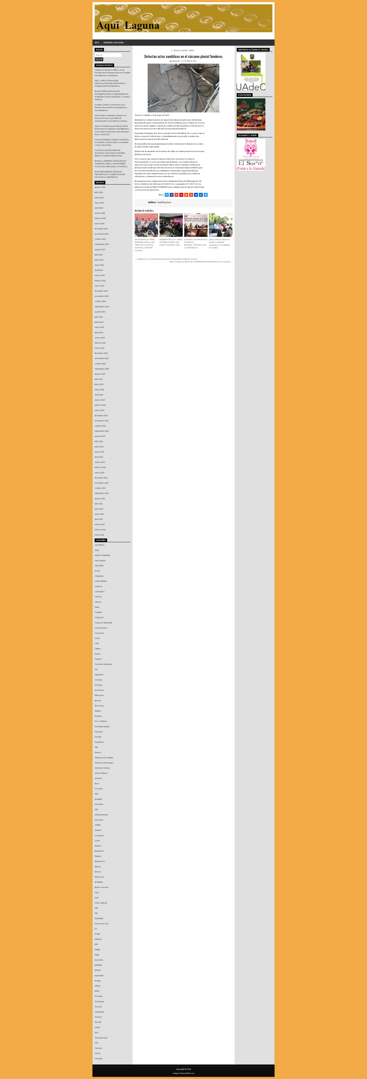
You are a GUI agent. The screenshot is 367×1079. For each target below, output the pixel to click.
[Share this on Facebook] (172, 195)
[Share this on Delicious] (206, 195)
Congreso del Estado (103, 623)
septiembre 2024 (102, 307)
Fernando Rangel (102, 727)
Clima (97, 607)
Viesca (97, 1053)
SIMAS (97, 986)
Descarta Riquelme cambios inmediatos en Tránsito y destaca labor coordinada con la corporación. (112, 142)
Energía (98, 716)
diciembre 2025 (101, 229)
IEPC (97, 794)
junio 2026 (99, 198)
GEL (96, 747)
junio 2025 (99, 260)
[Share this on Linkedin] (201, 195)
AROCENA (99, 566)
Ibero (97, 784)
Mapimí (98, 856)
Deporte (98, 659)
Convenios (99, 633)
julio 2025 (99, 255)
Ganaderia (99, 742)
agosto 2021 (100, 499)
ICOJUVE (99, 789)
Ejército (98, 701)
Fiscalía (98, 737)
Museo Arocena (101, 887)
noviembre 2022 (102, 421)
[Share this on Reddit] (186, 195)
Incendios (99, 804)
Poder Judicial (101, 903)
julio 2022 (99, 441)
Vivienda (98, 1059)
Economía (99, 690)
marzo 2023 (100, 400)
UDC (96, 1033)
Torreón (191, 50)
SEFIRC (98, 970)
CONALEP (99, 618)
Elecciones (99, 706)
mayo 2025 (99, 265)
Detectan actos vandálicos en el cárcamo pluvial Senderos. (183, 56)
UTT (96, 1043)
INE (96, 810)
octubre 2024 (100, 301)
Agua (97, 550)
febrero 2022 (100, 467)
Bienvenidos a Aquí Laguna (114, 42)
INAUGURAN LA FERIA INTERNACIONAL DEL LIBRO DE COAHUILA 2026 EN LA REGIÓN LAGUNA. (145, 245)
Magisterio (99, 851)
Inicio (97, 42)
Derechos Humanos (103, 664)
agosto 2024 (100, 312)
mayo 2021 (99, 514)
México (98, 872)
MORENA (99, 882)
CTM (97, 644)
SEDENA (98, 965)
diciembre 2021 (101, 478)
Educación (99, 695)
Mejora (98, 867)
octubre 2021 (100, 488)
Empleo (98, 711)
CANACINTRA (101, 581)
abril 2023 (99, 395)
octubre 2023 (100, 364)
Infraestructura (101, 815)
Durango (98, 680)
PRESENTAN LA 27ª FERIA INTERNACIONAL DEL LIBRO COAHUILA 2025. (170, 242)
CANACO (99, 587)
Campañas (99, 576)
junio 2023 (99, 384)
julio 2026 (99, 192)
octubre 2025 (100, 239)
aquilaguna (176, 61)
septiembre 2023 (102, 369)
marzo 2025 (100, 275)
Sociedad (98, 996)
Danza (97, 654)
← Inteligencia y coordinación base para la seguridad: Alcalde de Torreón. (166, 259)
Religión (98, 939)
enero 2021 (99, 535)
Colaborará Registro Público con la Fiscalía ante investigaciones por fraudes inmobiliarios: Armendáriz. (112, 72)
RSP (96, 944)
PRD (96, 908)
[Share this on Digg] (196, 195)
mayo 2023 (99, 390)
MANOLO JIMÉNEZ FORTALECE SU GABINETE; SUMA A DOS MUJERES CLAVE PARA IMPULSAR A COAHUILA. (111, 163)
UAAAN (98, 1022)
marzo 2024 (100, 338)
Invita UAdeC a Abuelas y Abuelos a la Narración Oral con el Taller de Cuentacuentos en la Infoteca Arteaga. (111, 118)
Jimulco (98, 830)
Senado (98, 981)
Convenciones (101, 628)
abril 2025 (99, 270)
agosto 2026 (100, 187)
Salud (97, 955)
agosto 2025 (100, 250)
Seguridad (99, 976)
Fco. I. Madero (101, 721)
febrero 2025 (100, 281)
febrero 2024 (100, 343)
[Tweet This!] (167, 195)
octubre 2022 (100, 426)
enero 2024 (99, 348)
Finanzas (99, 732)
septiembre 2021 (102, 493)
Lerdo (97, 841)
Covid (97, 638)
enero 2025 (99, 286)
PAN (96, 898)
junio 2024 (99, 322)
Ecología (98, 685)
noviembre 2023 (102, 358)
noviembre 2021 (101, 483)
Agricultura (99, 545)
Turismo (98, 1017)
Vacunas (98, 1048)
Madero (98, 846)
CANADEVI (100, 592)
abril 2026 (99, 208)
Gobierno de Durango (104, 763)
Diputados (99, 675)
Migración (99, 877)
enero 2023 (99, 410)
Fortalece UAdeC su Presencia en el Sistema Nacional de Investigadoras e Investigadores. (111, 107)
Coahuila (177, 50)
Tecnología (99, 1002)
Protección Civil (101, 924)
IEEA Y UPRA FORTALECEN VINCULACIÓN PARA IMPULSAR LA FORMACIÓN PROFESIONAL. (110, 83)
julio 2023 (99, 379)
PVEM (97, 934)
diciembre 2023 (101, 353)
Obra (97, 893)
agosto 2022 (100, 436)
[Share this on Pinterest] (181, 195)
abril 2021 (99, 519)
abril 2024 (99, 333)
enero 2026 (100, 224)
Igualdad (98, 799)
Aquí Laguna (100, 561)
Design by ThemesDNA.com (183, 1073)
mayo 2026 (99, 203)
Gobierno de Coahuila (104, 758)
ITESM (97, 825)
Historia (98, 778)
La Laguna (184, 50)
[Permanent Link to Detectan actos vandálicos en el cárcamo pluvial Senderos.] (183, 88)
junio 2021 (99, 509)
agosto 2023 (100, 374)
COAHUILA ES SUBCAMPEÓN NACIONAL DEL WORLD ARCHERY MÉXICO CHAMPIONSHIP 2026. (110, 153)
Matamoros (100, 861)
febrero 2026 (100, 218)
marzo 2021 (100, 524)
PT (96, 929)
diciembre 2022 (101, 416)
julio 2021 (99, 504)
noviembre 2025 (102, 234)
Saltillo (97, 950)
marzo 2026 (100, 213)
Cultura (98, 649)
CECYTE (98, 597)
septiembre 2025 (102, 244)
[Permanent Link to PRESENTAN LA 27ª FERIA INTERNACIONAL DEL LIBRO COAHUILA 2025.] (171, 225)
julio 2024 (99, 317)
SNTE (97, 991)
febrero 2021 (100, 530)
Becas (97, 571)
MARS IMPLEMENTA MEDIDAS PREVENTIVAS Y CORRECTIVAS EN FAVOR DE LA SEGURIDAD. (110, 174)
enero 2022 (99, 473)
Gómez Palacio (101, 773)
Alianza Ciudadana (102, 555)
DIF (96, 670)
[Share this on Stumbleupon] (191, 195)
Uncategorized (101, 1038)
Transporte (99, 1012)
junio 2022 (99, 447)
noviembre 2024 (102, 296)
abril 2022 (99, 457)
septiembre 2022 (102, 431)
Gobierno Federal (102, 768)
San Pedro (99, 960)
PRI (96, 913)
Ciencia (98, 602)
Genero (98, 753)
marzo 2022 (100, 462)
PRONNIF (99, 919)
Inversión (99, 820)
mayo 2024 (99, 327)
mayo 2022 (99, 452)
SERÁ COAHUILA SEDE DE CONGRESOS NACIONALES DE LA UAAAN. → (200, 262)
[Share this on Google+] (176, 195)
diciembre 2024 (101, 291)
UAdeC (97, 1027)
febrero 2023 (100, 405)
